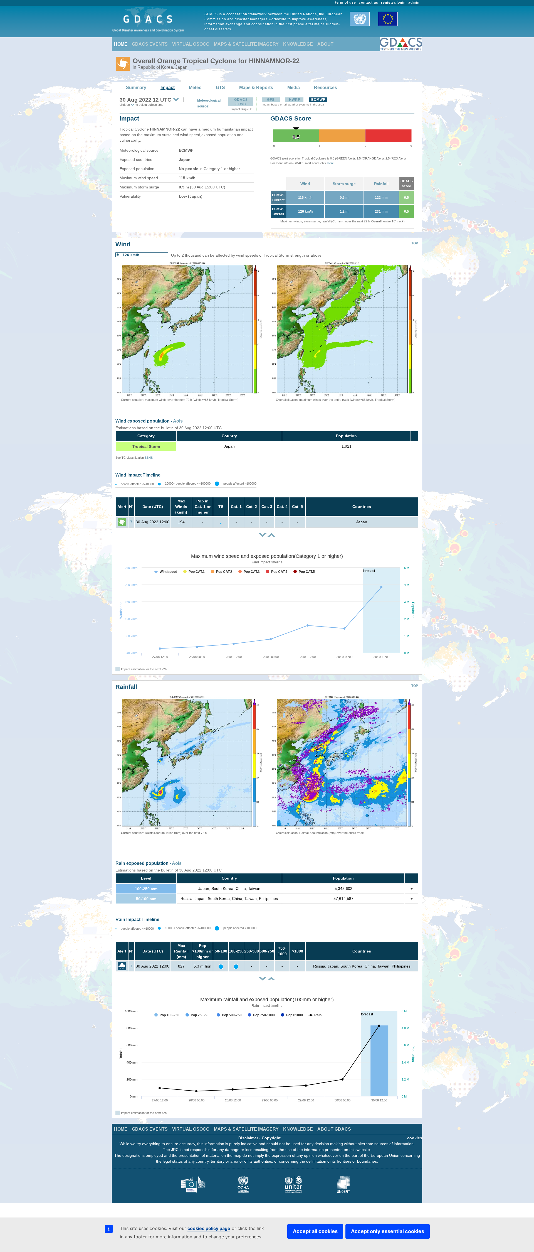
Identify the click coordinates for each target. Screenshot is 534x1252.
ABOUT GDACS (334, 1129)
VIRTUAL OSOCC (190, 44)
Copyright (271, 1138)
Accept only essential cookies (387, 1231)
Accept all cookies (315, 1231)
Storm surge (344, 183)
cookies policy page (208, 1228)
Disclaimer (248, 1138)
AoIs (178, 421)
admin (413, 2)
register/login (393, 2)
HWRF (294, 100)
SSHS (149, 457)
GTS (220, 87)
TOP (414, 243)
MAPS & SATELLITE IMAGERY (246, 44)
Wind (305, 183)
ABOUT (325, 44)
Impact (167, 87)
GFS (271, 100)
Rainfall (381, 183)
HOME (120, 44)
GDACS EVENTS (150, 44)
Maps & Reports (256, 87)
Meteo (195, 87)
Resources (325, 87)
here (330, 163)
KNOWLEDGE (298, 44)
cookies (414, 1138)
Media (293, 87)
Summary (136, 87)
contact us (368, 2)
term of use (345, 2)
